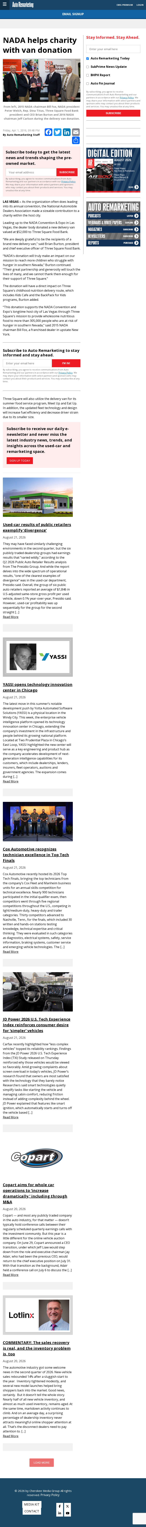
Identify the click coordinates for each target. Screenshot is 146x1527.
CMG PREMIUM (125, 4)
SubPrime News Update (109, 67)
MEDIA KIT (32, 1504)
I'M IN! (66, 363)
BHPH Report (100, 75)
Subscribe (67, 172)
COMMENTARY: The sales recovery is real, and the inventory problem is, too (37, 1348)
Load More (42, 1462)
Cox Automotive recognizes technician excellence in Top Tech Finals (36, 854)
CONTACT (32, 1511)
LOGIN (140, 4)
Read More (10, 616)
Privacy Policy (68, 181)
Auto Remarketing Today (110, 58)
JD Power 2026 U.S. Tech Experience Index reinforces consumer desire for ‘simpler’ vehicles (36, 1025)
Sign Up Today (20, 460)
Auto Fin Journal (103, 83)
